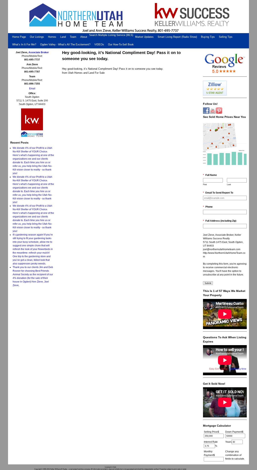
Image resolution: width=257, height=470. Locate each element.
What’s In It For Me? (24, 44)
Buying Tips (208, 36)
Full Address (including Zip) (219, 220)
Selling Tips (226, 36)
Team (73, 36)
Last (229, 184)
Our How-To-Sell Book (121, 44)
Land (63, 36)
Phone (208, 206)
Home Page (19, 36)
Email (32, 88)
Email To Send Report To (218, 192)
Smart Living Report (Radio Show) (177, 36)
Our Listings (37, 36)
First (205, 184)
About (83, 36)
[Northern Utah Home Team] (128, 16)
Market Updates (144, 36)
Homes (52, 36)
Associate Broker (39, 52)
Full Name (210, 175)
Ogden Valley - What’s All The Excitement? (65, 44)
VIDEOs (99, 44)
